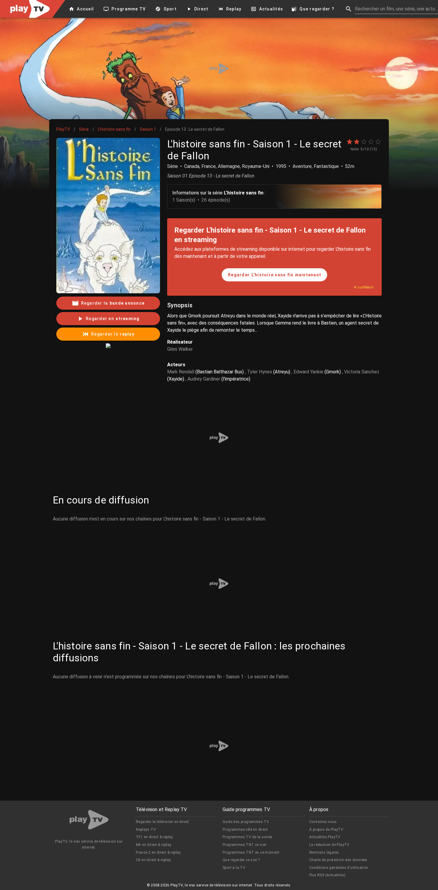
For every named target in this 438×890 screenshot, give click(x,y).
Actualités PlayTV (325, 837)
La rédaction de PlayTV (329, 845)
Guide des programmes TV (246, 822)
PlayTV (63, 129)
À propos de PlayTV (326, 829)
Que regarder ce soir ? (241, 860)
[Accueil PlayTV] (89, 820)
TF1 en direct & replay (154, 837)
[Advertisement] (219, 68)
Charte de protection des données (338, 860)
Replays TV (146, 829)
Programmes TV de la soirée (247, 837)
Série (84, 129)
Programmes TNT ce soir (245, 845)
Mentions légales (324, 852)
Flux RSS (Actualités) (327, 875)
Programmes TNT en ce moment (251, 852)
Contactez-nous (323, 822)
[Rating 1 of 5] (349, 141)
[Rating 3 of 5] (363, 141)
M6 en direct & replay (153, 845)
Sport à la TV (234, 868)
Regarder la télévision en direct (162, 822)
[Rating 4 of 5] (371, 141)
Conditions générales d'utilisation (338, 868)
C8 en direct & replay (153, 860)
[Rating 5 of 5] (378, 141)
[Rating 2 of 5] (356, 141)
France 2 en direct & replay (158, 852)
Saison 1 (148, 129)
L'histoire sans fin (114, 129)
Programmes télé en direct (245, 829)
